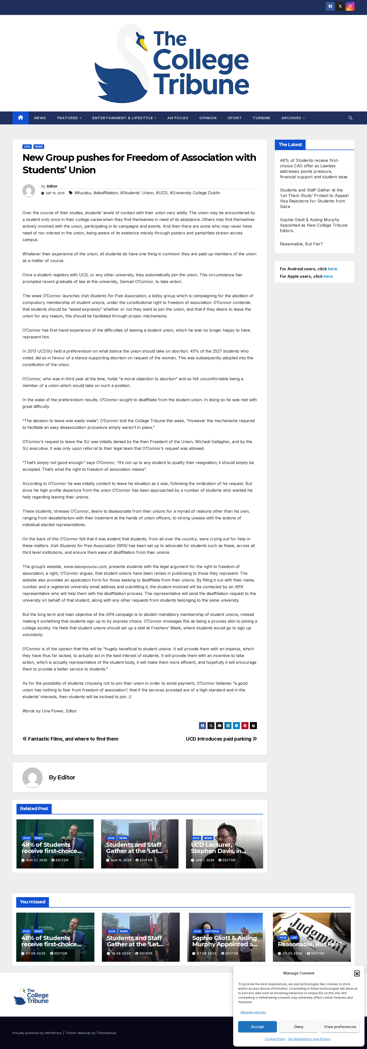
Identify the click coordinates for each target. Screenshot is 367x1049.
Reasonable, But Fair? (301, 243)
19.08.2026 (122, 953)
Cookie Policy (275, 1039)
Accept (257, 1026)
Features (68, 118)
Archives (292, 118)
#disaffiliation (106, 192)
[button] (357, 973)
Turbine (261, 118)
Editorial (212, 931)
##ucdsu (83, 192)
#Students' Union (137, 192)
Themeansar (106, 1033)
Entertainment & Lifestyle (123, 118)
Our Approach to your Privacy (309, 1039)
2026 (26, 838)
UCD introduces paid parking (219, 739)
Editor (52, 186)
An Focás (177, 118)
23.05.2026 (293, 953)
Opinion (208, 118)
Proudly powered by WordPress (37, 1033)
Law (294, 937)
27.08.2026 (36, 953)
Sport (235, 118)
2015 (27, 146)
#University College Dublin (195, 192)
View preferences (340, 1026)
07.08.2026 (207, 953)
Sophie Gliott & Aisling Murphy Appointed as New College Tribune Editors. (314, 225)
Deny (299, 1026)
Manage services (253, 1012)
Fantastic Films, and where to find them (72, 739)
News (40, 118)
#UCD (162, 192)
